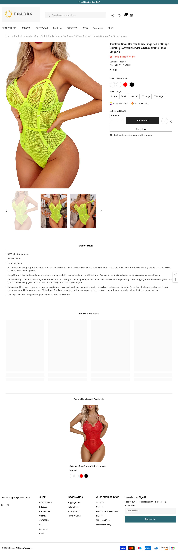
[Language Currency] (131, 15)
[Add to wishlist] (164, 121)
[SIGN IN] (112, 15)
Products (18, 36)
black (86, 476)
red (81, 476)
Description (86, 245)
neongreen (72, 476)
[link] (25, 375)
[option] (54, 115)
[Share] (170, 121)
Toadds (122, 62)
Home (8, 36)
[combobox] (78, 15)
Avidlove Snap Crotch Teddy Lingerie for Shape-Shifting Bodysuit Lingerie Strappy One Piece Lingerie (88, 466)
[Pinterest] (2, 505)
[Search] (75, 15)
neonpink (76, 476)
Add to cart (142, 120)
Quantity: (114, 115)
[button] (6, 211)
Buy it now (141, 129)
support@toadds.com (19, 497)
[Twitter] (8, 505)
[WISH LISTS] (119, 15)
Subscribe (150, 519)
